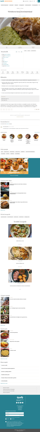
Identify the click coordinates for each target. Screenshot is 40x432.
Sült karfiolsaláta (4, 380)
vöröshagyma (8, 55)
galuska (11, 348)
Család (11, 191)
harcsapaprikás (34, 5)
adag (19, 51)
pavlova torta (6, 151)
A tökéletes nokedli (13, 350)
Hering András (20, 244)
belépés (8, 123)
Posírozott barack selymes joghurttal (8, 368)
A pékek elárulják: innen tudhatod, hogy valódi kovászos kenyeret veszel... (19, 202)
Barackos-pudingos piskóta (6, 371)
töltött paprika (12, 339)
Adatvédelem (20, 406)
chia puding (3, 153)
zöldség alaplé (5, 64)
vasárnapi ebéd (33, 50)
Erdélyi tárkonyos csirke (20, 240)
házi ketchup (12, 151)
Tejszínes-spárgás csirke (20, 263)
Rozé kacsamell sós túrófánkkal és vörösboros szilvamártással (20, 285)
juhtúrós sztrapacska (4, 5)
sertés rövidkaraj (7, 54)
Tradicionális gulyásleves (14, 332)
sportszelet (11, 5)
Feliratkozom (21, 415)
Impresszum (20, 408)
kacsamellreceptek (20, 283)
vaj (3, 60)
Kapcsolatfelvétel (20, 407)
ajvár (2, 151)
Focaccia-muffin (4, 365)
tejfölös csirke (20, 238)
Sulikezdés (11, 182)
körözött (7, 153)
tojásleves (12, 153)
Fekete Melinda (20, 266)
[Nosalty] (2, 1)
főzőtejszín (5, 63)
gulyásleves (11, 330)
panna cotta (18, 151)
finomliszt (7, 65)
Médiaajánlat (20, 409)
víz (3, 58)
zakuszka (16, 5)
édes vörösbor (5, 57)
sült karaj (21, 8)
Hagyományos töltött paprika (14, 341)
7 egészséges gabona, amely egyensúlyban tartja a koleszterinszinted (18, 193)
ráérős (25, 50)
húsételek (18, 8)
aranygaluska (21, 5)
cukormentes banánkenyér (30, 151)
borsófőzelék (17, 153)
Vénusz (20, 289)
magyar (29, 50)
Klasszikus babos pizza (5, 374)
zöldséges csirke (20, 260)
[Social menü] (31, 1)
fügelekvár (22, 151)
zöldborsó (6, 61)
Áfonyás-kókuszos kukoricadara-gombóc (8, 377)
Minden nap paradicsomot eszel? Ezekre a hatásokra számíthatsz (18, 184)
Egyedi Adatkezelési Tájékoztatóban (15, 425)
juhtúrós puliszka (28, 5)
